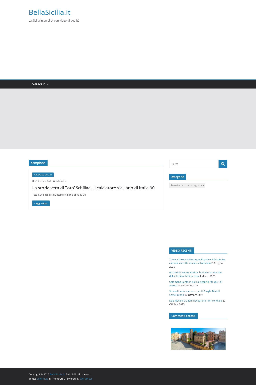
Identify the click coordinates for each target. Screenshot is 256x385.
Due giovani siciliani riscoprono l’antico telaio (195, 300)
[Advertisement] (128, 53)
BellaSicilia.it (50, 12)
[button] (47, 84)
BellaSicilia (61, 180)
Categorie (38, 84)
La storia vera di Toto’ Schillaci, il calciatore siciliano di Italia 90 (93, 188)
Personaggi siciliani (43, 175)
